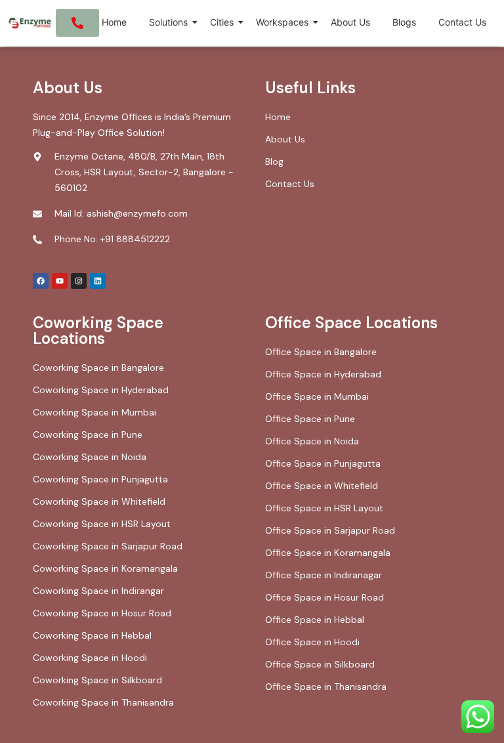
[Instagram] (79, 281)
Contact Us (462, 22)
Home (114, 22)
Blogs (404, 22)
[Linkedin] (98, 281)
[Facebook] (41, 281)
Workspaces (282, 22)
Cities (222, 22)
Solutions (168, 22)
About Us (350, 22)
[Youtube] (60, 281)
